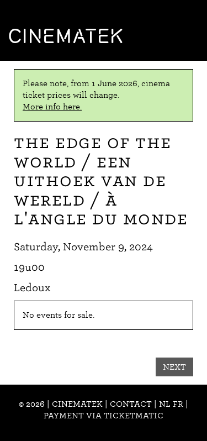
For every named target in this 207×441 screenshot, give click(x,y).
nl (165, 404)
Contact (131, 404)
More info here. (52, 107)
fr (178, 404)
